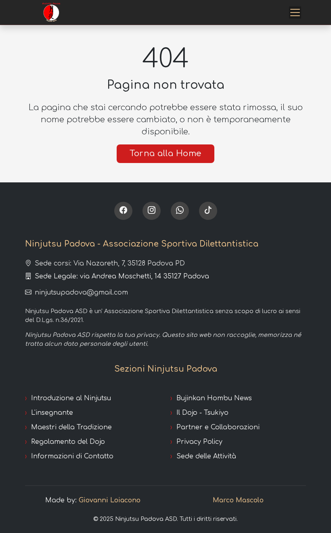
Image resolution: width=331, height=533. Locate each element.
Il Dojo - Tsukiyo (202, 412)
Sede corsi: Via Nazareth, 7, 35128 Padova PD (110, 263)
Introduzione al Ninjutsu (71, 398)
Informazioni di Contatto (72, 456)
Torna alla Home (165, 153)
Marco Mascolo (238, 500)
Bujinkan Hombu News (214, 398)
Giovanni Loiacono (109, 500)
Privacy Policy (199, 441)
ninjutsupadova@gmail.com (81, 292)
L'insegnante (52, 412)
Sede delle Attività (206, 456)
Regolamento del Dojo (68, 441)
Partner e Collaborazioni (218, 427)
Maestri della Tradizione (71, 427)
